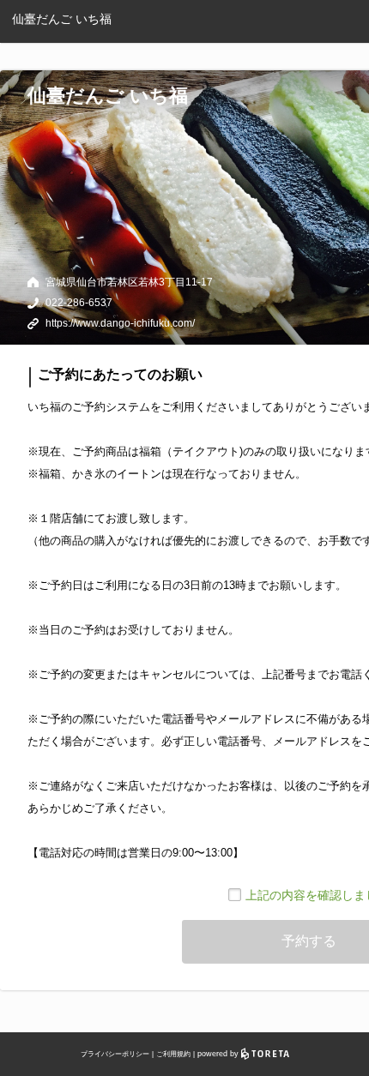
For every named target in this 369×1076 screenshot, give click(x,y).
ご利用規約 (173, 1054)
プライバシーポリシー (115, 1054)
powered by (219, 1053)
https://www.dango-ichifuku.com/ (120, 323)
